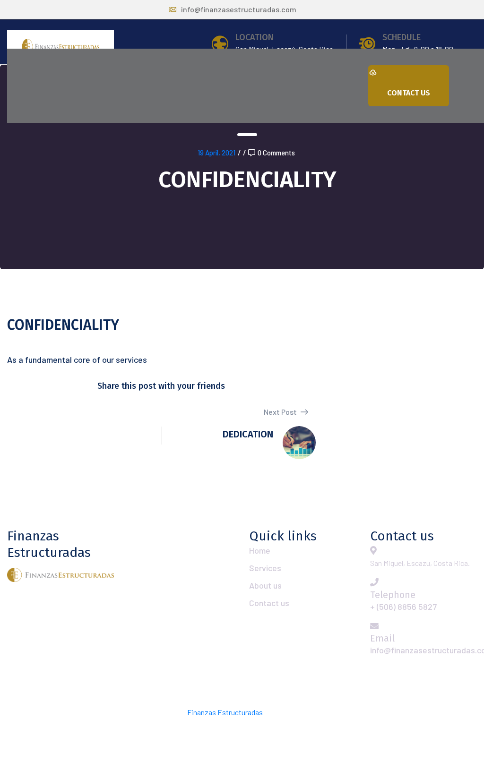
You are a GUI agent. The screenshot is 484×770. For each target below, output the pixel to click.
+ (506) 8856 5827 (403, 606)
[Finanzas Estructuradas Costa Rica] (60, 45)
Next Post (281, 411)
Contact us (269, 603)
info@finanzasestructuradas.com (238, 9)
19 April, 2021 (216, 152)
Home (259, 550)
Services (265, 568)
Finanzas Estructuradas (225, 712)
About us (265, 585)
